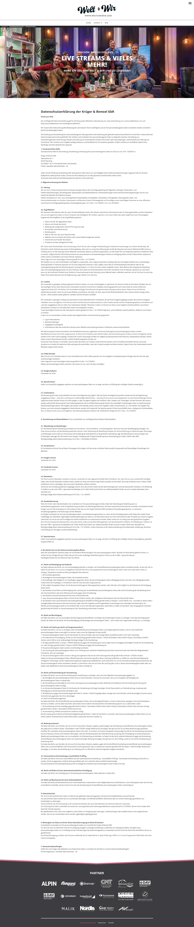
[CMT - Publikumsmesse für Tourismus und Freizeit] (106, 883)
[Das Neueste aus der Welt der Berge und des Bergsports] (49, 883)
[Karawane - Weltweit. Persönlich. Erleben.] (106, 896)
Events (97, 23)
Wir (106, 23)
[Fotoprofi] (68, 896)
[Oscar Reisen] (106, 908)
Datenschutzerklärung (88, 923)
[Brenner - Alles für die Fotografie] (87, 883)
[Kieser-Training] (125, 896)
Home (88, 23)
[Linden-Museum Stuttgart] (145, 896)
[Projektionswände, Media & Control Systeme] (125, 908)
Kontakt (111, 923)
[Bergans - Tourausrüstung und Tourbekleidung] (68, 883)
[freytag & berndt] (87, 896)
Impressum (102, 923)
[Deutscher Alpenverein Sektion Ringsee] (145, 883)
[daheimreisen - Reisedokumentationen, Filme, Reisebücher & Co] (125, 883)
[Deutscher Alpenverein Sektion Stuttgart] (49, 896)
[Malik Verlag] (68, 908)
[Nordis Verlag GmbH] (87, 908)
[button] (96, 96)
